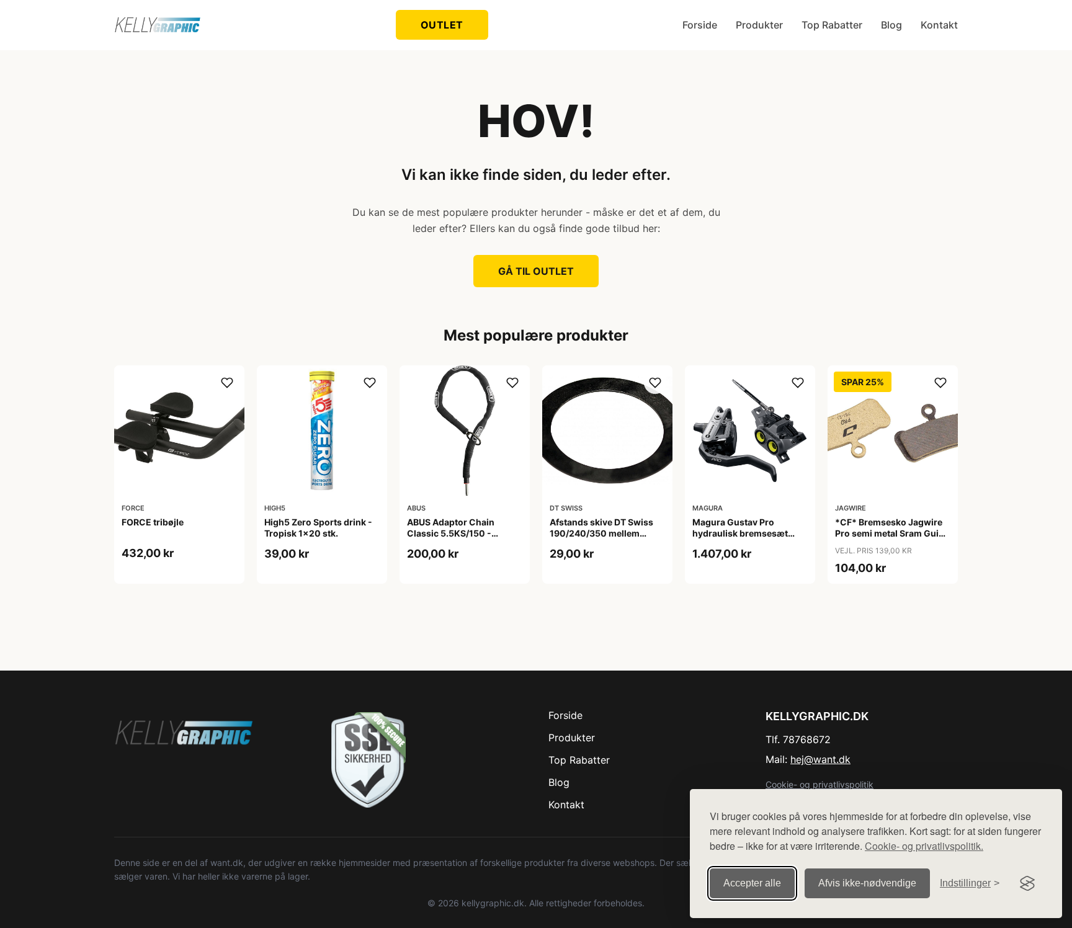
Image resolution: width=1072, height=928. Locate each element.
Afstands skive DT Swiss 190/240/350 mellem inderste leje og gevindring (606, 533)
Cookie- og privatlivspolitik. (924, 846)
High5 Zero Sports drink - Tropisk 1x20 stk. (318, 527)
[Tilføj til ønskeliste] (227, 383)
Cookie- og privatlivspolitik (819, 784)
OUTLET (442, 25)
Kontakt (939, 25)
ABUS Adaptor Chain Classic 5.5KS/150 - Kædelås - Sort (450, 533)
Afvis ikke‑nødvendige (867, 883)
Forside (699, 25)
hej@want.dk (820, 759)
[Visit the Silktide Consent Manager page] (1027, 883)
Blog (891, 25)
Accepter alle (752, 883)
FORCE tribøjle (153, 522)
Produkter (759, 25)
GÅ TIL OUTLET (536, 271)
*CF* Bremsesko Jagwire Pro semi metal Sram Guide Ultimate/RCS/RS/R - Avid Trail (892, 539)
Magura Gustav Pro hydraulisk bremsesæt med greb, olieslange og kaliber (743, 539)
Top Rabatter (832, 25)
